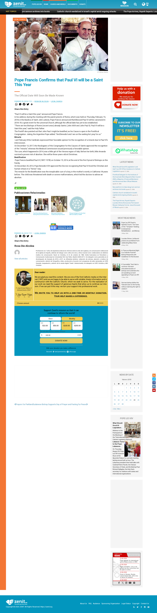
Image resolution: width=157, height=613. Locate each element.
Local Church (19, 19)
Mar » (119, 409)
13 (119, 396)
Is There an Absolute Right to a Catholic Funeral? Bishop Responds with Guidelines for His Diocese (130, 254)
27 (119, 404)
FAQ (90, 604)
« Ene (114, 409)
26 (115, 404)
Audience (96, 604)
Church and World (58, 4)
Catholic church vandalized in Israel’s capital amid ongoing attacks (50, 11)
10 (134, 392)
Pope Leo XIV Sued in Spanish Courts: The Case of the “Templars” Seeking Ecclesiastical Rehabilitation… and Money (130, 227)
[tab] (120, 555)
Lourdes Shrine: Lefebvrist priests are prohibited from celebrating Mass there (130, 241)
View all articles (21, 259)
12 (115, 396)
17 (134, 396)
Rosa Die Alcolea (41, 101)
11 (138, 392)
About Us (83, 604)
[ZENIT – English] (18, 4)
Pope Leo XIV (37, 4)
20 (119, 400)
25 (138, 400)
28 (122, 404)
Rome (46, 4)
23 (130, 400)
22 (126, 400)
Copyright (135, 604)
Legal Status (126, 604)
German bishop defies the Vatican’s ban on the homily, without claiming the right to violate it (130, 286)
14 (122, 396)
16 (130, 396)
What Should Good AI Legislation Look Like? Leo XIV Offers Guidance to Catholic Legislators (126, 169)
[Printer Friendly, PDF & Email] (20, 188)
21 (122, 400)
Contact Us (145, 604)
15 (126, 396)
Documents (72, 4)
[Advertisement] (61, 384)
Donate (82, 4)
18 (138, 396)
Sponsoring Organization (110, 604)
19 (115, 400)
